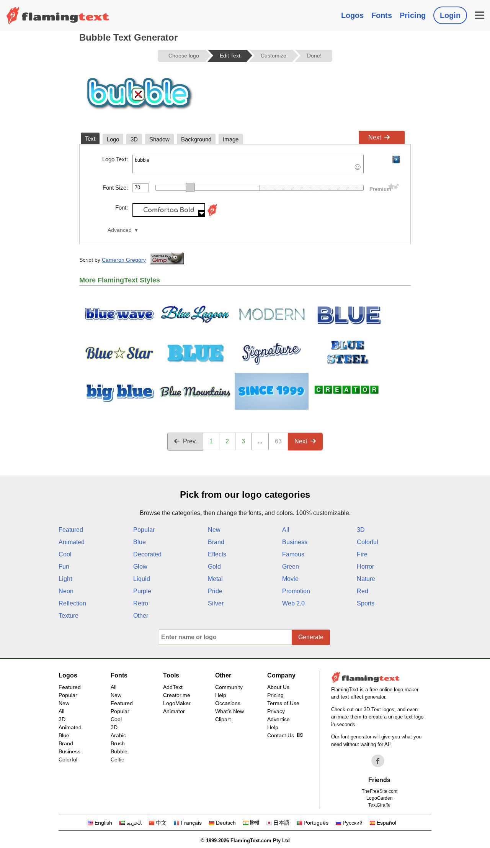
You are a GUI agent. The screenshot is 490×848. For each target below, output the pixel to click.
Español (386, 823)
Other (140, 615)
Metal (215, 579)
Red (362, 591)
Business (294, 542)
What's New (229, 711)
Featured (71, 530)
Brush (118, 743)
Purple (142, 591)
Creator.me (176, 695)
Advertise (278, 719)
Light (65, 579)
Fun (64, 566)
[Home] (58, 15)
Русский (353, 823)
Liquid (141, 579)
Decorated (147, 554)
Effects (217, 554)
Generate (310, 637)
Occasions (227, 703)
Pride (215, 591)
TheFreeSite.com (379, 791)
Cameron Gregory (124, 260)
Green (290, 566)
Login (450, 15)
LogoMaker (177, 703)
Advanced (120, 230)
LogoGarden (379, 798)
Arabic (118, 735)
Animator (174, 711)
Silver (216, 603)
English (103, 823)
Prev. (190, 441)
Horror (365, 566)
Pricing (413, 15)
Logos (352, 15)
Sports (365, 603)
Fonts (381, 15)
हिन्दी (254, 823)
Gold (214, 566)
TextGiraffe (379, 805)
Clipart (223, 719)
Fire (362, 554)
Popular (144, 530)
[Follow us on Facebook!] (377, 761)
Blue (139, 542)
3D (361, 530)
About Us (278, 687)
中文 (161, 823)
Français (191, 823)
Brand (216, 542)
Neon (66, 591)
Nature (366, 579)
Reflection (72, 603)
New (214, 530)
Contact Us (280, 735)
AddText (173, 687)
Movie (290, 579)
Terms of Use (283, 703)
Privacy (276, 711)
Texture (68, 615)
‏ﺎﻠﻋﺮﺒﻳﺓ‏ (134, 823)
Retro (140, 603)
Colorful (367, 542)
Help (220, 695)
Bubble (119, 751)
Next (374, 137)
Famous (293, 554)
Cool (65, 554)
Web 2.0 (293, 603)
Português (316, 823)
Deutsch (226, 823)
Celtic (117, 759)
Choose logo (183, 55)
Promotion (296, 591)
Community (229, 687)
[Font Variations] (212, 215)
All (285, 530)
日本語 (281, 823)
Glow (140, 566)
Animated (72, 542)
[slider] (190, 187)
